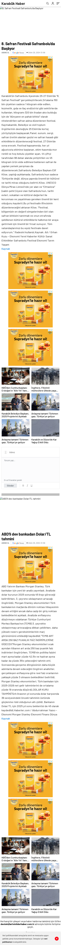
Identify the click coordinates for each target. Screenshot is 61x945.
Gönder (10, 485)
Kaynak (5, 248)
